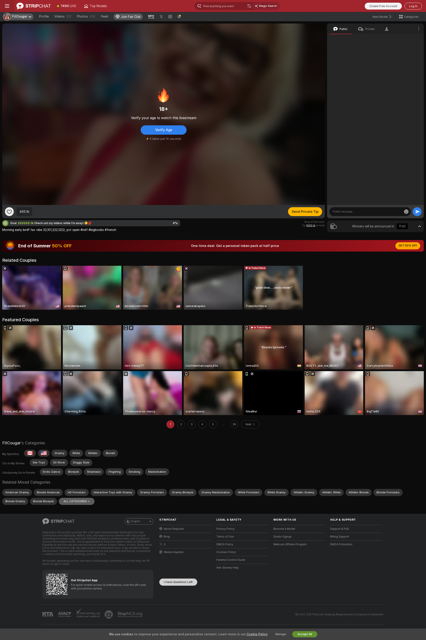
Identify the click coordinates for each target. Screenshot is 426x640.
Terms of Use (225, 536)
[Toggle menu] (7, 6)
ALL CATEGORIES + (76, 501)
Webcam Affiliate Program (290, 544)
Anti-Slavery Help (227, 567)
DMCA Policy (224, 544)
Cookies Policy (226, 552)
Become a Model (284, 528)
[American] (44, 453)
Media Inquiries (173, 552)
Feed (104, 16)
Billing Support (339, 536)
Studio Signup (282, 536)
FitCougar (11, 443)
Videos (62, 16)
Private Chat (405, 39)
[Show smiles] (406, 211)
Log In (413, 6)
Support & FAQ (339, 528)
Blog (167, 536)
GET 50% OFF (407, 245)
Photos (86, 16)
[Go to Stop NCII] (130, 614)
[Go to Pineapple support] (109, 614)
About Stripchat (174, 528)
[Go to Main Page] (33, 6)
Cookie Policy (257, 634)
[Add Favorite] (9, 211)
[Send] (417, 211)
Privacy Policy (225, 528)
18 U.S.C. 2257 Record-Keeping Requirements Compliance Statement (339, 614)
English (135, 521)
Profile (44, 16)
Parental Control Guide (230, 559)
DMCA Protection (341, 544)
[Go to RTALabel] (48, 614)
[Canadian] (30, 453)
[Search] (249, 6)
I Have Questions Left (178, 582)
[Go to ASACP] (65, 614)
